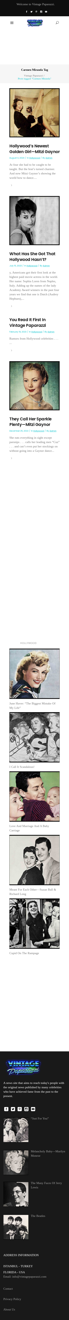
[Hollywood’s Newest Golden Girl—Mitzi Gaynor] (34, 112)
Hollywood (34, 157)
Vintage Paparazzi (33, 75)
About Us (9, 1309)
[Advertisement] (34, 46)
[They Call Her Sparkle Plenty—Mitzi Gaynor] (34, 385)
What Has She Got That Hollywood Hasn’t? (32, 256)
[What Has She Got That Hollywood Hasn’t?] (34, 220)
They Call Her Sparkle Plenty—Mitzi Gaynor (30, 421)
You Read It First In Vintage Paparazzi (27, 322)
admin (49, 157)
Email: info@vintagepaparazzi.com (24, 1276)
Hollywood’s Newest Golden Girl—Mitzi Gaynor (34, 148)
